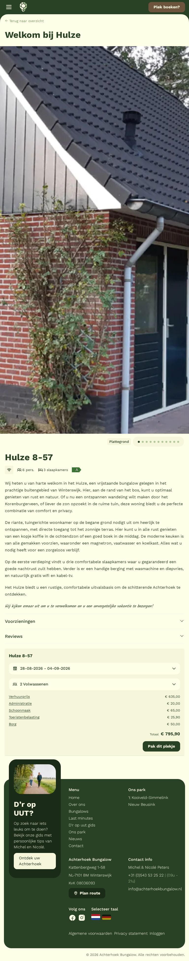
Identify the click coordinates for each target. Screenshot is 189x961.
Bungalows (78, 811)
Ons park (77, 832)
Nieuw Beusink (141, 804)
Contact (76, 845)
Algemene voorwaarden (90, 933)
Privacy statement (131, 933)
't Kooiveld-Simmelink (148, 797)
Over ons (77, 804)
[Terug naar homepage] (23, 7)
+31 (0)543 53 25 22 (146, 875)
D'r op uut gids (82, 825)
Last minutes (81, 818)
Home (74, 797)
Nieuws (75, 838)
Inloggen (157, 933)
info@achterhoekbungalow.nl (155, 889)
